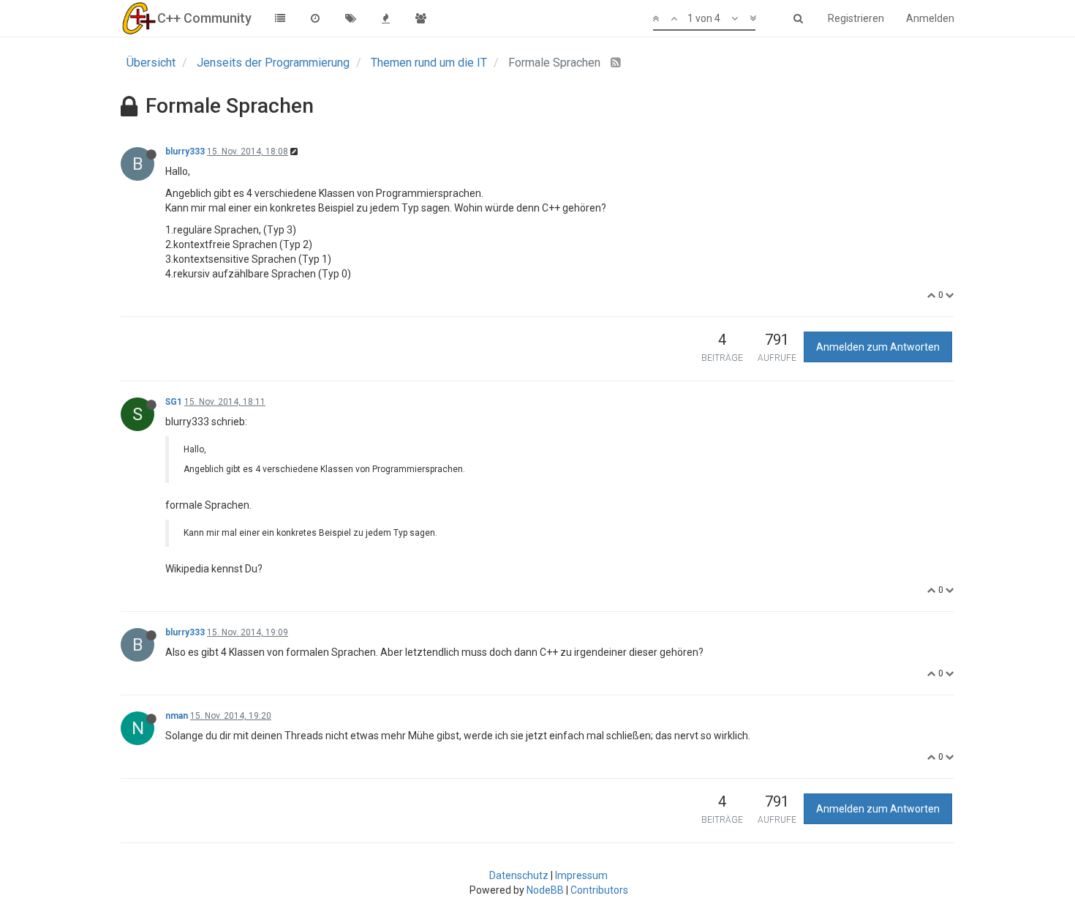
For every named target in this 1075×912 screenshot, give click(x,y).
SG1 (173, 402)
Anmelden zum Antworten (878, 347)
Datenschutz (518, 875)
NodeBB (545, 890)
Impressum (581, 875)
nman (176, 716)
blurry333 (185, 151)
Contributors (599, 890)
